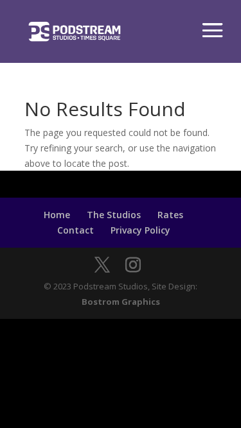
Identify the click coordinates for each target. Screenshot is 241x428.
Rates (170, 215)
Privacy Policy (140, 230)
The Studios (114, 215)
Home (57, 215)
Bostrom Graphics (121, 301)
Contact (75, 230)
